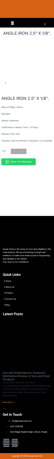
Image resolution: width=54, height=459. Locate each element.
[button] (12, 23)
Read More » (9, 402)
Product (9, 293)
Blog (7, 305)
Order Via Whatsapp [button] (21, 161)
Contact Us (10, 299)
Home (8, 281)
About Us (9, 287)
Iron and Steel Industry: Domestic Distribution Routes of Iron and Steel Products (26, 376)
